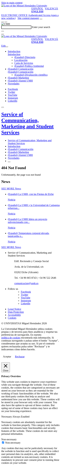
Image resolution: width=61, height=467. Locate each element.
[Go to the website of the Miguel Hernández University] (24, 5)
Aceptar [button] (7, 356)
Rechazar (20, 356)
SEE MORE (11, 188)
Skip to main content (11, 2)
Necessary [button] (6, 416)
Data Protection (16, 312)
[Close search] (2, 34)
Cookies (12, 317)
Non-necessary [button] (9, 439)
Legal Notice (14, 309)
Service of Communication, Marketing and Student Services (27, 123)
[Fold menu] (7, 46)
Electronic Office (14, 15)
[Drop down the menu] (6, 21)
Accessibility (14, 315)
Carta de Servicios (23, 63)
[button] (14, 54)
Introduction (14, 51)
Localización (20, 60)
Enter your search (41, 27)
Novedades (13, 83)
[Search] (2, 31)
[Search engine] (41, 19)
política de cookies (10, 337)
